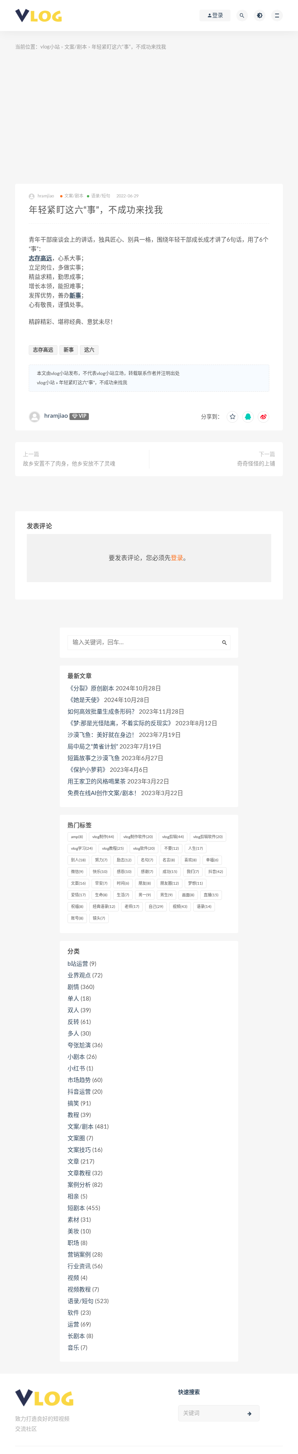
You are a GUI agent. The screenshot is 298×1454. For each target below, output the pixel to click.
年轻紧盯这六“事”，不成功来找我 (93, 382)
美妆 (73, 1231)
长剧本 (76, 1336)
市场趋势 (79, 1080)
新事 (75, 296)
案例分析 (79, 1185)
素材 (73, 1220)
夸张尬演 (79, 1045)
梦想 (195, 883)
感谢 (147, 872)
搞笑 (73, 1103)
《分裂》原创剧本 (91, 689)
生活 (123, 895)
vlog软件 (144, 849)
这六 (89, 350)
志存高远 (40, 258)
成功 (170, 872)
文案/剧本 (75, 47)
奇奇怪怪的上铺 (256, 464)
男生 (166, 895)
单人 (73, 999)
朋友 (145, 883)
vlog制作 (103, 837)
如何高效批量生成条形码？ (102, 712)
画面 (188, 895)
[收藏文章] (232, 417)
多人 (73, 1034)
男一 (145, 895)
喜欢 (190, 860)
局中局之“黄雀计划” (93, 747)
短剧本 (76, 1208)
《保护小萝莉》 (88, 770)
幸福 (212, 860)
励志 (124, 860)
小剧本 (76, 1057)
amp (77, 837)
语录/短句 (101, 196)
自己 (156, 907)
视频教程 (79, 1290)
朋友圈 (169, 883)
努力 (101, 860)
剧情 (73, 987)
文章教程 (79, 1173)
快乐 (100, 872)
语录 (204, 907)
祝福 (77, 907)
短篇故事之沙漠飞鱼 (94, 758)
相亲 (73, 1197)
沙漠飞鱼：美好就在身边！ (102, 735)
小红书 (76, 1069)
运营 (73, 1325)
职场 (73, 1243)
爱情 (78, 895)
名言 (169, 860)
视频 (180, 907)
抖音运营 (79, 1092)
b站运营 (78, 964)
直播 (211, 895)
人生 (195, 849)
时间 (123, 883)
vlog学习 (82, 849)
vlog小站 (50, 47)
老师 (132, 907)
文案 (78, 883)
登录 (177, 558)
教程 (73, 1115)
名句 (147, 860)
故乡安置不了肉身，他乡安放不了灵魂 (69, 464)
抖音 (215, 872)
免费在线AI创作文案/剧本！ (104, 793)
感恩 (124, 872)
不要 (171, 849)
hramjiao (56, 416)
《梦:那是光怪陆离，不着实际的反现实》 (121, 723)
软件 (73, 1313)
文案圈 (76, 1138)
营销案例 (79, 1255)
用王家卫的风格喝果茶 (97, 782)
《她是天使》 (85, 700)
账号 (77, 918)
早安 (101, 883)
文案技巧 (79, 1150)
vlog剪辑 (173, 837)
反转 (73, 1022)
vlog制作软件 (138, 837)
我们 (193, 872)
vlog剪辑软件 (208, 837)
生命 (101, 895)
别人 (78, 860)
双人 (73, 1010)
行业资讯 (79, 1266)
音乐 (73, 1348)
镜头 (99, 918)
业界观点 (79, 976)
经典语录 (104, 907)
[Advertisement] (149, 118)
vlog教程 (113, 849)
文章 (73, 1162)
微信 (77, 872)
